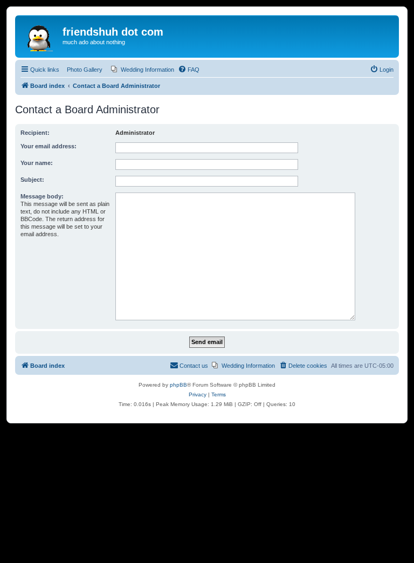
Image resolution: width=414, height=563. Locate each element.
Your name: (36, 163)
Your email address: (48, 146)
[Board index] (40, 35)
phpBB (178, 385)
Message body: (42, 196)
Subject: (32, 179)
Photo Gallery (84, 69)
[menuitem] (142, 69)
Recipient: (35, 132)
